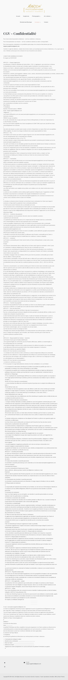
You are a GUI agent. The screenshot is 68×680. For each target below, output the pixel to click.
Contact (46, 22)
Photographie (36, 16)
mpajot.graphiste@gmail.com (33, 663)
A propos (37, 22)
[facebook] (4, 662)
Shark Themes (61, 676)
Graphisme (26, 16)
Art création (47, 16)
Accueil (18, 16)
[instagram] (4, 666)
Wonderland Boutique (26, 22)
